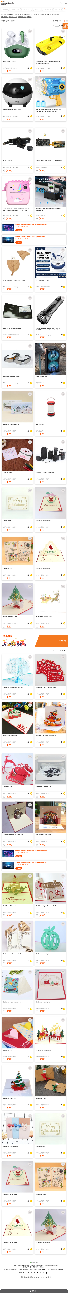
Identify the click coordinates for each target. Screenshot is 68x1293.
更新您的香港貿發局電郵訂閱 (30, 1267)
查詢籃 (34, 1291)
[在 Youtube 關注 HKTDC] (43, 1273)
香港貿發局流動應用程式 (37, 1265)
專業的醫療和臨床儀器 (53, 14)
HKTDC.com (13, 1265)
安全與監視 (4, 17)
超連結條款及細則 (23, 1269)
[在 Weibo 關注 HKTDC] (37, 1273)
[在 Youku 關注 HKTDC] (46, 1273)
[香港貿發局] (34, 1262)
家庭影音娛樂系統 (25, 14)
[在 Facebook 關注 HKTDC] (28, 1273)
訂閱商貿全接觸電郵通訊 (51, 1265)
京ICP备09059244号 (41, 1269)
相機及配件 (10, 14)
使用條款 (6, 1269)
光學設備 (16, 14)
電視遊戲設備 (42, 14)
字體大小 (42, 1267)
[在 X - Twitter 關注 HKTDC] (31, 1273)
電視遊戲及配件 (13, 17)
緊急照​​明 (29, 17)
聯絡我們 (26, 1265)
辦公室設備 (34, 14)
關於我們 (20, 1265)
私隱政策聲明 (13, 1269)
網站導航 (32, 1269)
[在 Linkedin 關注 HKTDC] (34, 1273)
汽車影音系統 (22, 17)
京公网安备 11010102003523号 (56, 1269)
